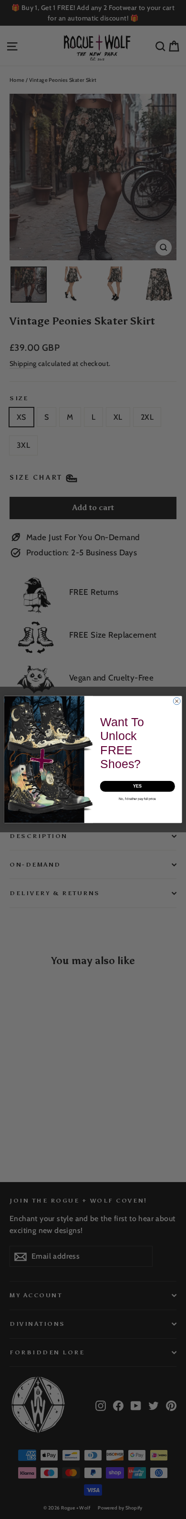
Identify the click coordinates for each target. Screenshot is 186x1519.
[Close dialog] (176, 701)
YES (137, 786)
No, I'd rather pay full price (137, 798)
